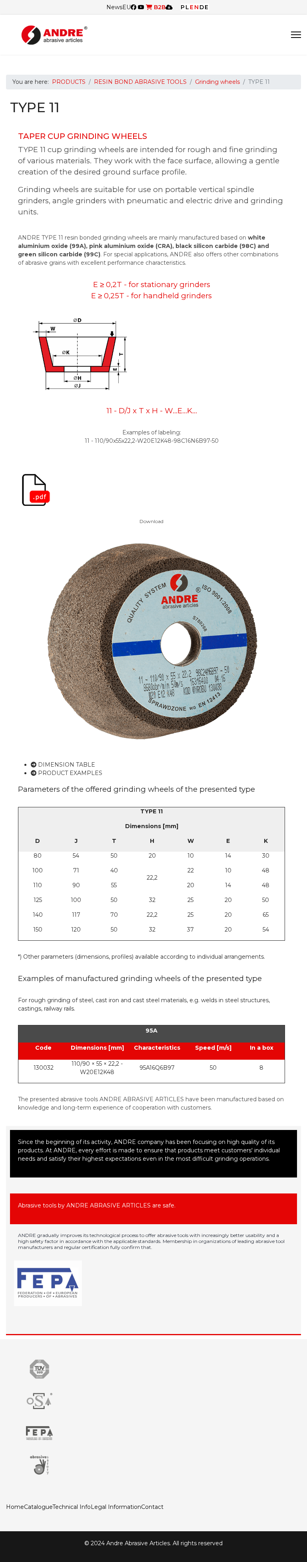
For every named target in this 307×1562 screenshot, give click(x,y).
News (114, 7)
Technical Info (71, 1506)
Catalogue (38, 1506)
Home (15, 1506)
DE (204, 7)
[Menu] (296, 35)
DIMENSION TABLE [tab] (65, 764)
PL (185, 7)
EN (194, 7)
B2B (158, 7)
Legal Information (116, 1506)
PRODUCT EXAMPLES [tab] (69, 773)
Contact (152, 1506)
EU (126, 7)
